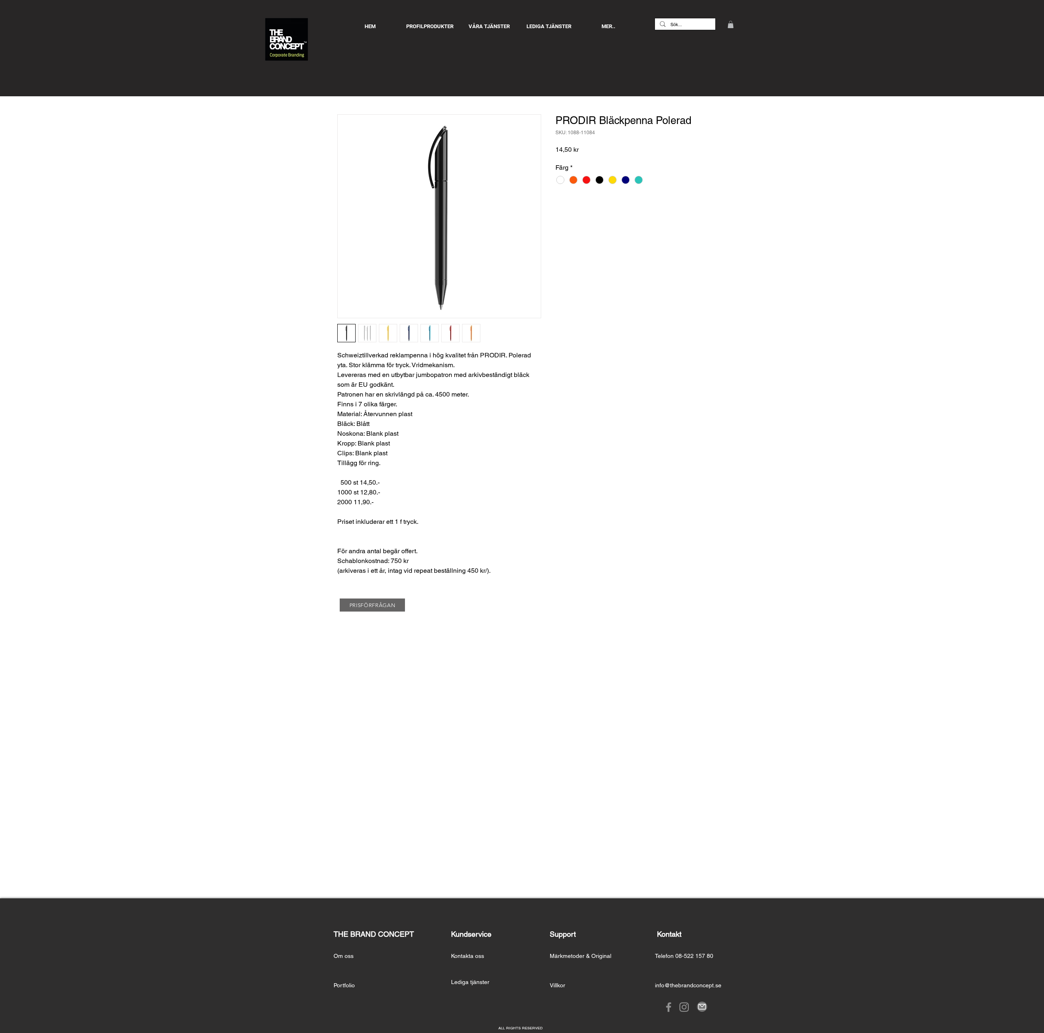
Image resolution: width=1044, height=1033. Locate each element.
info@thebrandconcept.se (688, 985)
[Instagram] (684, 1007)
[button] (731, 24)
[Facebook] (668, 1007)
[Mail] (702, 1007)
